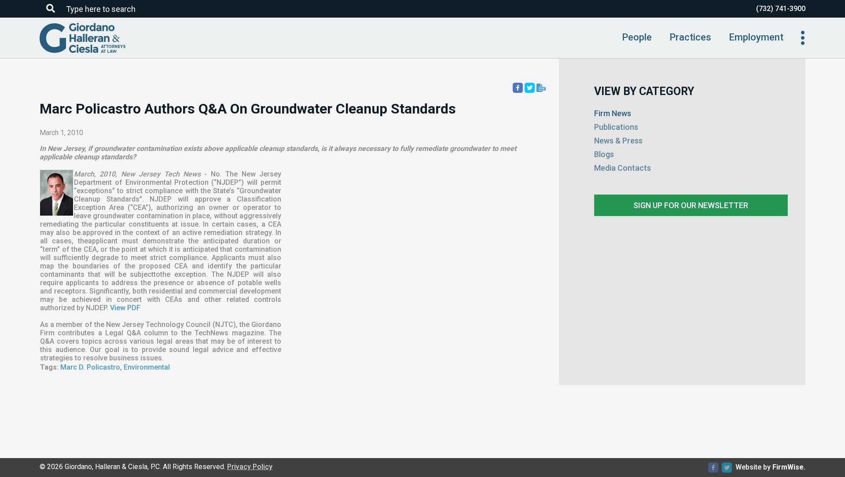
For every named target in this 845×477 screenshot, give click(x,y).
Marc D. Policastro (90, 367)
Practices (690, 37)
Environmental (147, 367)
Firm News (612, 113)
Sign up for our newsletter (690, 205)
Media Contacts (622, 167)
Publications (616, 127)
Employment (756, 37)
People (637, 37)
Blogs (604, 154)
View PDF (125, 308)
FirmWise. (788, 467)
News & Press (618, 140)
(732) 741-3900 (780, 8)
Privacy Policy (249, 466)
